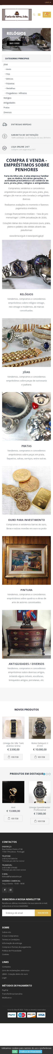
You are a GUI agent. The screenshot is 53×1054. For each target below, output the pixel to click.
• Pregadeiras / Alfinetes (16, 93)
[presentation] (2, 738)
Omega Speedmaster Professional (39, 808)
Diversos (8, 112)
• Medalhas (10, 88)
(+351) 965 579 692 (9, 867)
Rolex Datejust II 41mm (39, 744)
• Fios (7, 74)
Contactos (6, 966)
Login (4, 977)
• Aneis (8, 69)
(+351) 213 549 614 (9, 858)
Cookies (5, 954)
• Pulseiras (9, 83)
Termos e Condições (11, 939)
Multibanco (7, 997)
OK (14, 1051)
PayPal (5, 990)
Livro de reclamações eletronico (15, 970)
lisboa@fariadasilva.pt (11, 876)
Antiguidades (9, 102)
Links (47, 2)
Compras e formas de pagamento (16, 947)
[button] (34, 14)
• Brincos (9, 78)
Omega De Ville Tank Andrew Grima (13, 744)
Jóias (6, 64)
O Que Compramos (10, 936)
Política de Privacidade (30, 1051)
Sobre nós (6, 932)
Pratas (6, 107)
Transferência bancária (12, 994)
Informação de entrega (12, 943)
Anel (13, 807)
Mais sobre (15, 43)
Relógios (7, 98)
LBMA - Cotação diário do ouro (15, 974)
